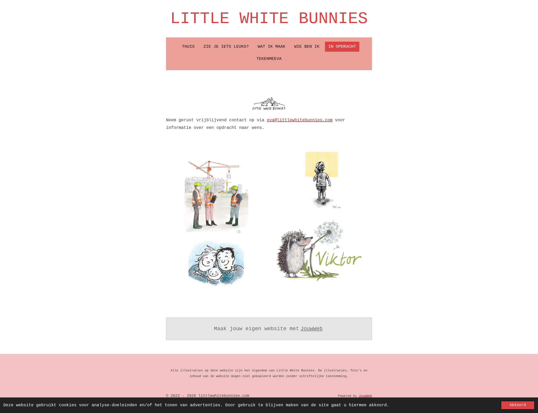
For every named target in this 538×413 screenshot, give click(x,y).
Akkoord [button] (518, 405)
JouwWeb (312, 329)
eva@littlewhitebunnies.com (299, 120)
